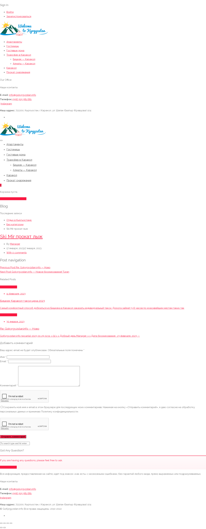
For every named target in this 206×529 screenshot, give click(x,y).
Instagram (6, 103)
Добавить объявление (13, 198)
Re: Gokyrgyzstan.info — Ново (25, 267)
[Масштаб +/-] (1, 523)
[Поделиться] (7, 523)
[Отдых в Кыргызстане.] (24, 35)
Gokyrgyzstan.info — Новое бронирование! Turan (34, 271)
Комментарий (9, 385)
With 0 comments (16, 252)
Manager (15, 244)
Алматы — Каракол (24, 63)
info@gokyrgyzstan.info (22, 95)
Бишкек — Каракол (24, 59)
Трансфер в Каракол (18, 54)
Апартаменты (14, 41)
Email (4, 361)
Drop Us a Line (8, 467)
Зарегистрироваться (18, 16)
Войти (10, 12)
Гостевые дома (15, 50)
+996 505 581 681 (22, 99)
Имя (3, 357)
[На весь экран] (4, 523)
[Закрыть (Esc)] (11, 523)
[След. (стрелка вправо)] (4, 527)
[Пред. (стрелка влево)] (1, 527)
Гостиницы (12, 46)
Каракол (11, 68)
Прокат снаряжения (18, 72)
